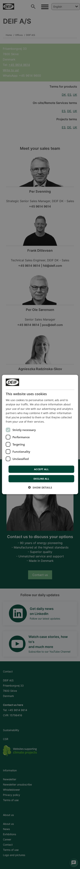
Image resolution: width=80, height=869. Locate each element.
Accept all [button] (41, 469)
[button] (40, 487)
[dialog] (40, 434)
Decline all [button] (41, 478)
